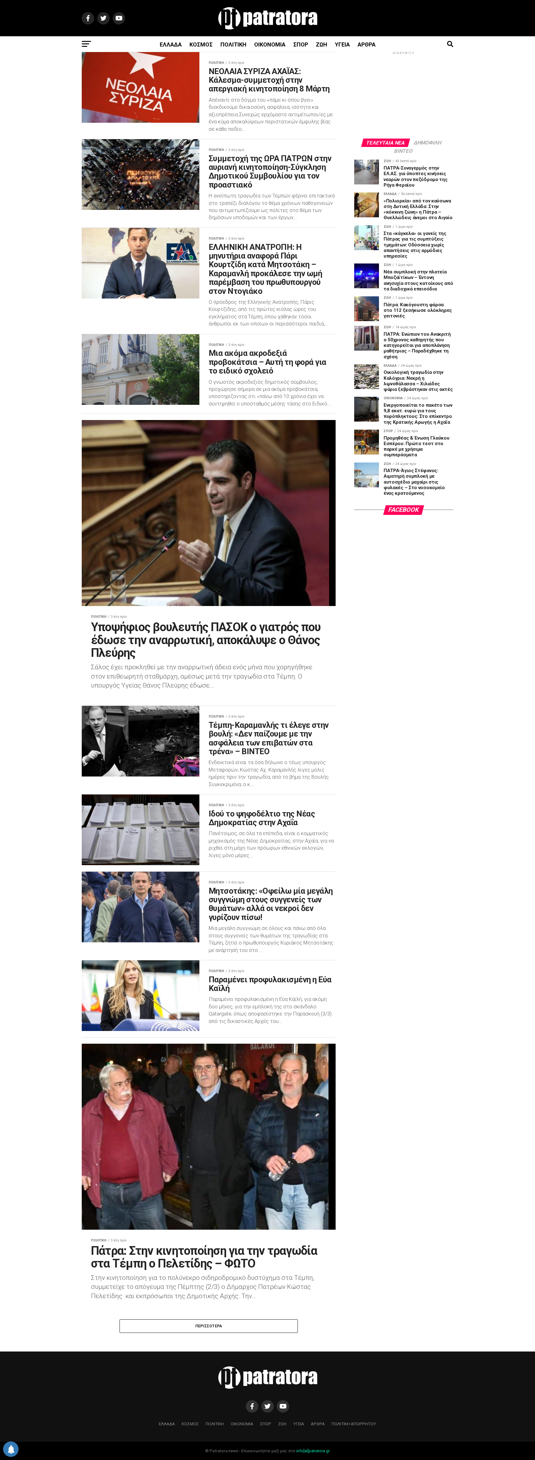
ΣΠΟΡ (300, 44)
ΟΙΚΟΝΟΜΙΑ (269, 44)
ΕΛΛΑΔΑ (171, 44)
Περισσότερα (208, 1326)
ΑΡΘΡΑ (367, 44)
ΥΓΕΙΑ (342, 44)
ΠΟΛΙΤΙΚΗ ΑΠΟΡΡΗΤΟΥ (354, 1423)
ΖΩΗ (321, 44)
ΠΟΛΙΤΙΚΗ (233, 44)
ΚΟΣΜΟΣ (201, 44)
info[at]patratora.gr (313, 1451)
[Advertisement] (403, 94)
